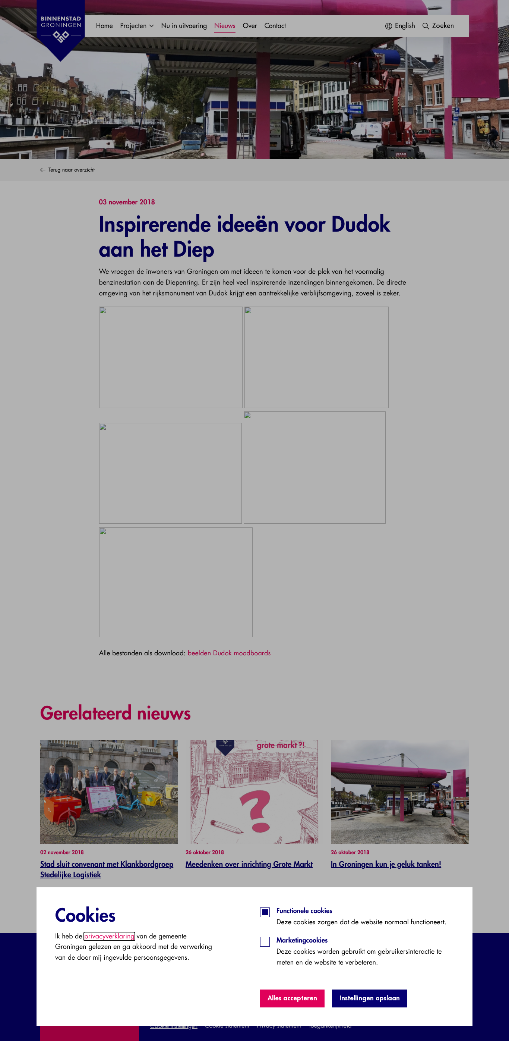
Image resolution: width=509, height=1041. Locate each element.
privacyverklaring (109, 936)
